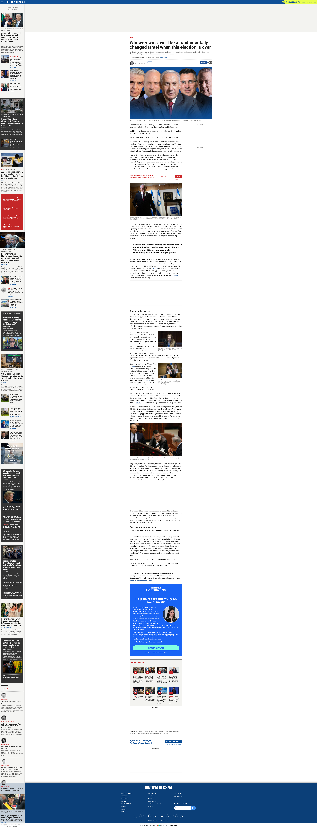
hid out (132, 366)
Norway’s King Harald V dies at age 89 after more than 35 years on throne (150, 699)
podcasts (123, 809)
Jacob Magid (7, 521)
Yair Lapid (165, 733)
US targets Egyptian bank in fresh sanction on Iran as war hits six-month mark (12, 474)
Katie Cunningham (5, 744)
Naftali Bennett (175, 731)
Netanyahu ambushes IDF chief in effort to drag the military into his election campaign (12, 790)
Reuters (14, 405)
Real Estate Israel (126, 804)
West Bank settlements (143, 733)
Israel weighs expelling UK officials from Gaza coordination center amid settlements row (16, 398)
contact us (150, 806)
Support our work (156, 648)
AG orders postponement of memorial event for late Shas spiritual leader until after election (12, 175)
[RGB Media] (159, 825)
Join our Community (293, 2)
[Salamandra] (173, 825)
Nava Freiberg (15, 404)
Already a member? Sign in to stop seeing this (156, 652)
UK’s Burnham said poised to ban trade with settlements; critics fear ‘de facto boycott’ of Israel (16, 435)
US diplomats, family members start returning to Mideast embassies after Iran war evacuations (12, 509)
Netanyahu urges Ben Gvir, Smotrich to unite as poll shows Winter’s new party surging (150, 678)
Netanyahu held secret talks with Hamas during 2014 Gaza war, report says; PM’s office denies (16, 87)
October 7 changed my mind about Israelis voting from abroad (12, 768)
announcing (176, 275)
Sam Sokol (10, 296)
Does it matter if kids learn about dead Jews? (11, 747)
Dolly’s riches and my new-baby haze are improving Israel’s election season (11, 725)
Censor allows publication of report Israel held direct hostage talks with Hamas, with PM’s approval (16, 74)
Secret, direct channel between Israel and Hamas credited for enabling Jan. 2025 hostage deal (10, 37)
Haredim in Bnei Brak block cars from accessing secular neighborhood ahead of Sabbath (12, 585)
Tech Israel (124, 801)
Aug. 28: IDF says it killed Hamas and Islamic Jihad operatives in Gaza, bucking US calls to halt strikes (16, 61)
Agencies (6, 479)
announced (146, 380)
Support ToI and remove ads (308, 2)
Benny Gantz (133, 733)
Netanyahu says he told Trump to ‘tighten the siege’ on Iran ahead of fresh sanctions (12, 536)
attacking (139, 403)
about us (150, 798)
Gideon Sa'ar (168, 731)
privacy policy (151, 796)
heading (155, 268)
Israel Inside (139, 731)
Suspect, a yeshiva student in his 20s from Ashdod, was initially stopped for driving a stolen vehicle (12, 576)
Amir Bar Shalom (5, 786)
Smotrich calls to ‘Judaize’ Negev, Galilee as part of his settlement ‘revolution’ (16, 302)
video (122, 812)
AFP (20, 539)
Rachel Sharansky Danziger (7, 721)
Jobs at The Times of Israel (154, 804)
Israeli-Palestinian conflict (156, 733)
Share (204, 62)
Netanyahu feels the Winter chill (138, 698)
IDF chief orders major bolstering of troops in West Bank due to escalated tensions (16, 143)
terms (177, 179)
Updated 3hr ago (10, 169)
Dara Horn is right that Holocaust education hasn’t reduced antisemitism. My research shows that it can (12, 753)
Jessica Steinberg (6, 627)
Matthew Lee (6, 512)
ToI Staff (4, 44)
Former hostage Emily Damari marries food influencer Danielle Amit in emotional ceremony (11, 622)
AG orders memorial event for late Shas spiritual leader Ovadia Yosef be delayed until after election (12, 199)
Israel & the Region (126, 793)
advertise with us (152, 801)
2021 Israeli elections (148, 731)
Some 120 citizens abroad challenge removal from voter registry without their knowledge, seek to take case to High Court (12, 333)
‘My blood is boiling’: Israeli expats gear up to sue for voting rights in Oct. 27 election (12, 322)
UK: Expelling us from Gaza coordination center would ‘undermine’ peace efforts (12, 377)
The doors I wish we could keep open (11, 702)
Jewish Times (124, 796)
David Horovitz (141, 62)
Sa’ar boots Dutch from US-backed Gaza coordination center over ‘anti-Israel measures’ (16, 411)
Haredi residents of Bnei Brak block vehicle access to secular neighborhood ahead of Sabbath (12, 217)
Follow (149, 62)
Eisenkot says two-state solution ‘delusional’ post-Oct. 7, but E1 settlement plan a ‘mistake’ (162, 700)
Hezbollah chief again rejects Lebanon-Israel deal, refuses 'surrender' (10, 208)
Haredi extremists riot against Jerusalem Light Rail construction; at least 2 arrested (12, 593)
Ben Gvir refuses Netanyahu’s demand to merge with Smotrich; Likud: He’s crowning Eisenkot (162, 679)
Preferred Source (163, 57)
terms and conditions (153, 793)
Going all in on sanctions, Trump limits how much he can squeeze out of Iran (174, 700)
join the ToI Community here (141, 580)
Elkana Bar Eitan (5, 765)
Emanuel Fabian (5, 127)
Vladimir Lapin (4, 699)
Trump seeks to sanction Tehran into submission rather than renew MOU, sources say (173, 678)
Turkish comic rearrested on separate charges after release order (11, 226)
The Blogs (123, 806)
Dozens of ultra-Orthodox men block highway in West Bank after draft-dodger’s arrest (12, 565)
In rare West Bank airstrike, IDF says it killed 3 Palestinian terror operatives (12, 122)
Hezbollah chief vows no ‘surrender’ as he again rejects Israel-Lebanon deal (12, 644)
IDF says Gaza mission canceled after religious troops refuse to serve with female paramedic (138, 679)
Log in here (178, 744)
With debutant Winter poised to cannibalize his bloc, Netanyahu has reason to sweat (15, 291)
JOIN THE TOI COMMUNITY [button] (173, 741)
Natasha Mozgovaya (8, 328)
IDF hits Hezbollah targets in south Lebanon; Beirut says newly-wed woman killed (11, 677)
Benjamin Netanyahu (159, 731)
